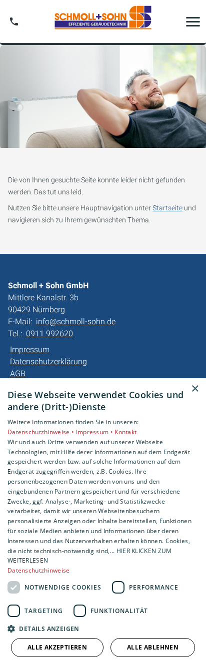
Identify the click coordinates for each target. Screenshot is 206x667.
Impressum (30, 349)
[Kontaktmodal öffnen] (14, 21)
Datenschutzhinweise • (42, 432)
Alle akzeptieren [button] (57, 647)
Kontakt (125, 432)
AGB (18, 373)
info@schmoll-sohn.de (76, 321)
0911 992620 (49, 333)
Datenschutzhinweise (39, 570)
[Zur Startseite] (103, 21)
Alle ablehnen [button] (152, 647)
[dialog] (103, 522)
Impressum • (95, 432)
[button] (193, 21)
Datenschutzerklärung (48, 361)
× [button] (194, 389)
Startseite (167, 208)
